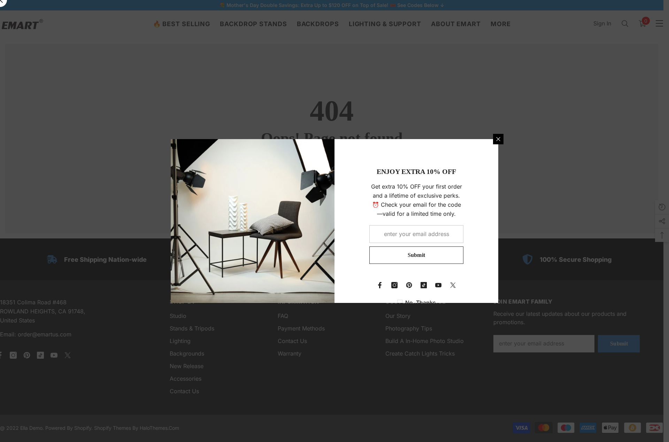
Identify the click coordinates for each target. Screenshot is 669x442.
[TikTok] (423, 285)
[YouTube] (438, 285)
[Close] (498, 139)
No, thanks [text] (420, 302)
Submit (416, 255)
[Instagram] (394, 285)
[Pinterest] (409, 285)
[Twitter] (453, 285)
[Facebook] (379, 285)
